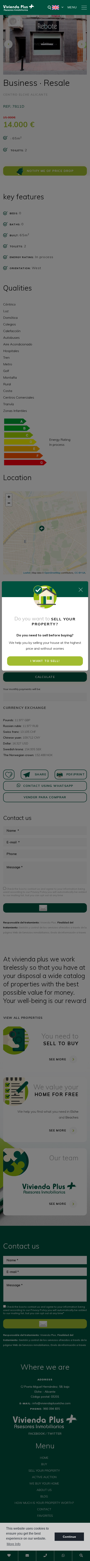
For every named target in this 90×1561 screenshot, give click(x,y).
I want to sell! (45, 661)
